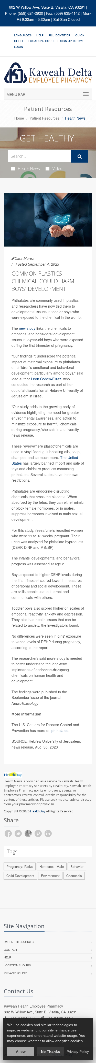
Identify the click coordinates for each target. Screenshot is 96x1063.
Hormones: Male (51, 866)
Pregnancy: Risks (19, 866)
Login (18, 47)
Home (19, 118)
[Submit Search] (79, 156)
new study (27, 328)
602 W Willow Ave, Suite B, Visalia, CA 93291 (47, 7)
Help (40, 35)
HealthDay (37, 811)
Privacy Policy (15, 973)
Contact (10, 949)
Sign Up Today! (71, 41)
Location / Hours (41, 41)
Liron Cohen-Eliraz (46, 378)
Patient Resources (44, 118)
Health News (29, 168)
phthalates (59, 730)
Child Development (20, 875)
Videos (58, 168)
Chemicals (74, 875)
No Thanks (50, 1052)
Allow (21, 1052)
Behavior (76, 866)
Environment (50, 875)
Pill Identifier (59, 35)
